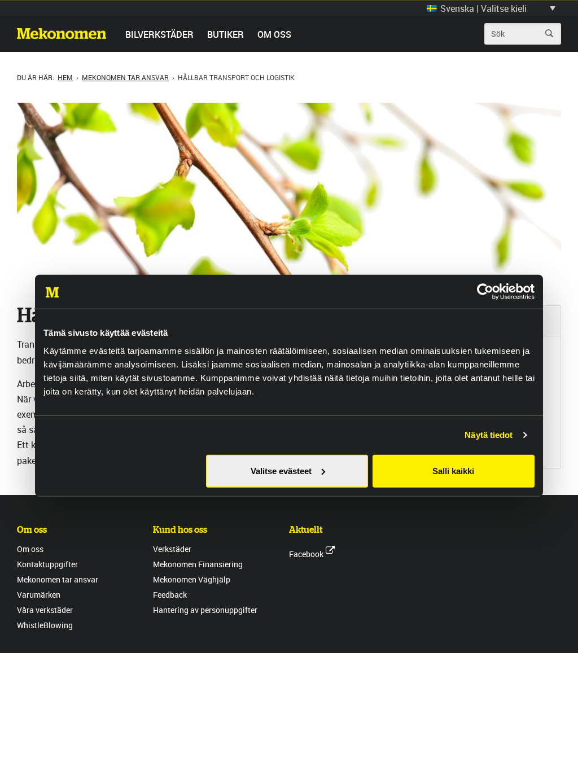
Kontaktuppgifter (47, 564)
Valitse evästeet (281, 470)
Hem (65, 77)
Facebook (306, 554)
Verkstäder (172, 549)
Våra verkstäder (45, 609)
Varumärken (38, 594)
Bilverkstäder (159, 34)
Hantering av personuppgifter (205, 609)
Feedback (170, 594)
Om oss (274, 34)
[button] (491, 8)
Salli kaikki (453, 470)
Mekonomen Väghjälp (191, 579)
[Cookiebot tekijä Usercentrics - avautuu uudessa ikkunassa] (485, 291)
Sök (549, 33)
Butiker (225, 34)
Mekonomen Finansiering (198, 564)
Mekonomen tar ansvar (125, 77)
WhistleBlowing (45, 625)
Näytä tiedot (489, 435)
